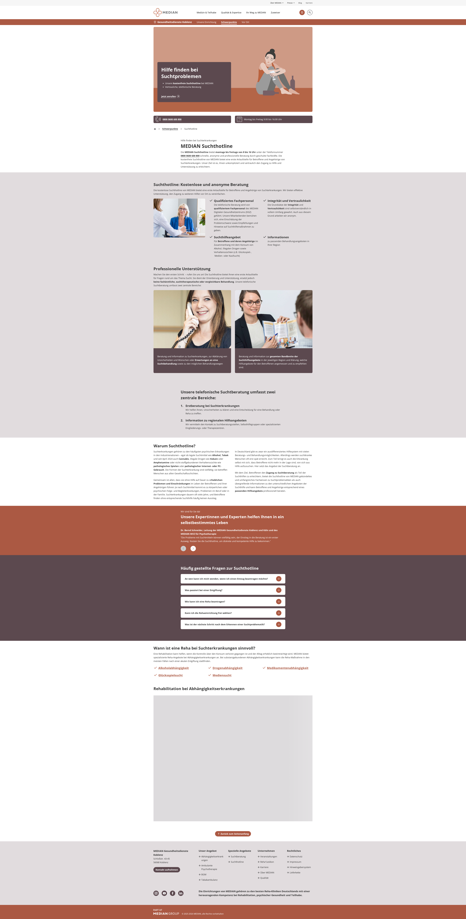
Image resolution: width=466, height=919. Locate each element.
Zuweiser (275, 12)
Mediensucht (222, 675)
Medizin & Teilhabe (206, 12)
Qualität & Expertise (231, 12)
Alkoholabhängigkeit (173, 668)
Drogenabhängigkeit (227, 668)
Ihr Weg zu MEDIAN (256, 12)
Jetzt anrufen (168, 96)
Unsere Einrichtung (206, 22)
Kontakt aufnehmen (167, 869)
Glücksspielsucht (170, 675)
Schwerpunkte (229, 22)
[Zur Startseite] (165, 12)
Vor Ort (245, 22)
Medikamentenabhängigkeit (287, 668)
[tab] (233, 537)
